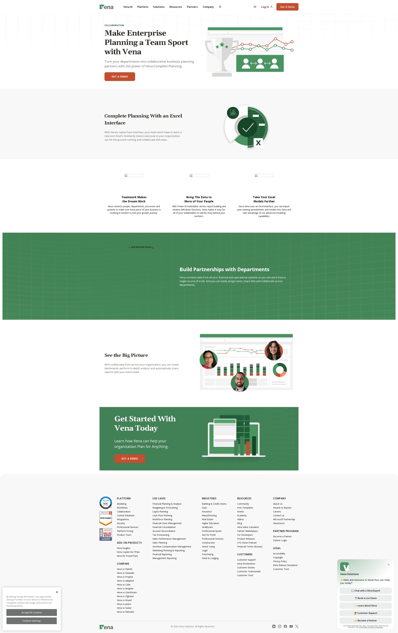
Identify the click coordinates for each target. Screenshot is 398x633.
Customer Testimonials (249, 571)
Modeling (121, 503)
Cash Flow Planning (162, 515)
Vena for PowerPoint (127, 555)
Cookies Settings (32, 620)
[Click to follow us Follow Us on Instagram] (279, 626)
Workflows (122, 507)
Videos (240, 519)
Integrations (123, 519)
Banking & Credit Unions (214, 503)
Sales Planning (160, 542)
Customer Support (246, 559)
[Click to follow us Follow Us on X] (296, 626)
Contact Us (278, 515)
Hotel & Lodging (210, 558)
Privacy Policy (280, 561)
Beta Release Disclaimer (285, 565)
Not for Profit (209, 534)
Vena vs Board (124, 600)
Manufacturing (209, 515)
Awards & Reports (282, 507)
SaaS (204, 507)
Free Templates (245, 507)
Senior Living (208, 546)
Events (240, 511)
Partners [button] (192, 7)
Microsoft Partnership (284, 519)
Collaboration (123, 511)
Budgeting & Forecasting (165, 507)
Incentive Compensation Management (172, 546)
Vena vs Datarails (125, 572)
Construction (208, 542)
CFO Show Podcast (247, 542)
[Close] (56, 592)
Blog (239, 523)
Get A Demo (287, 7)
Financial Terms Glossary (249, 546)
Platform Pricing (125, 530)
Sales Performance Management (169, 538)
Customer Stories (246, 567)
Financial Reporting (162, 554)
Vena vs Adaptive (125, 580)
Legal (204, 550)
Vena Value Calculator (248, 527)
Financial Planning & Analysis (167, 503)
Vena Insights (123, 548)
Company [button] (208, 7)
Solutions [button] (158, 7)
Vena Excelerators (246, 563)
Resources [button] (175, 7)
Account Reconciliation (164, 530)
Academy (242, 515)
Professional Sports (212, 530)
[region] (31, 609)
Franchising (207, 554)
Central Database (125, 515)
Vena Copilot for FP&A (128, 551)
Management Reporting (164, 558)
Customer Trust (245, 575)
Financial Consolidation (164, 527)
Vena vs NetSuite (125, 611)
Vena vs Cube (123, 584)
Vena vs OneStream (127, 592)
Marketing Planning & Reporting (169, 550)
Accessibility (279, 553)
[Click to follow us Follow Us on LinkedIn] (273, 626)
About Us (277, 503)
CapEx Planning (160, 511)
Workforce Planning (162, 519)
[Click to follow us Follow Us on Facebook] (285, 626)
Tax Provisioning (161, 534)
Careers (277, 511)
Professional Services (127, 527)
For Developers (245, 534)
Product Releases (246, 538)
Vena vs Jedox (124, 604)
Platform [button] (142, 7)
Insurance (207, 511)
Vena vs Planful (124, 569)
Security (121, 523)
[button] (220, 7)
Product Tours (124, 534)
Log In (265, 7)
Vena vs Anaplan (125, 588)
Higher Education (210, 523)
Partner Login (280, 540)
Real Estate (207, 519)
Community (243, 503)
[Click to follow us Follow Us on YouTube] (291, 626)
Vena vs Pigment (125, 596)
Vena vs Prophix (125, 576)
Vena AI (127, 7)
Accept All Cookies (32, 612)
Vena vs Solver (124, 607)
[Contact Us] (255, 7)
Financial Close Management (167, 523)
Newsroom (279, 523)
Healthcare (207, 527)
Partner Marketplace (247, 530)
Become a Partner (282, 536)
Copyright (278, 557)
